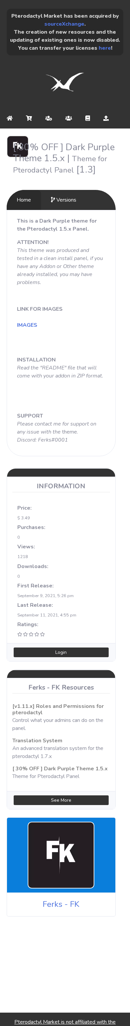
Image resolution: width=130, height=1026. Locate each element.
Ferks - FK (61, 904)
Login (61, 652)
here (105, 48)
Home (24, 200)
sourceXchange (64, 24)
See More (61, 800)
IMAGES (27, 325)
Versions (65, 200)
